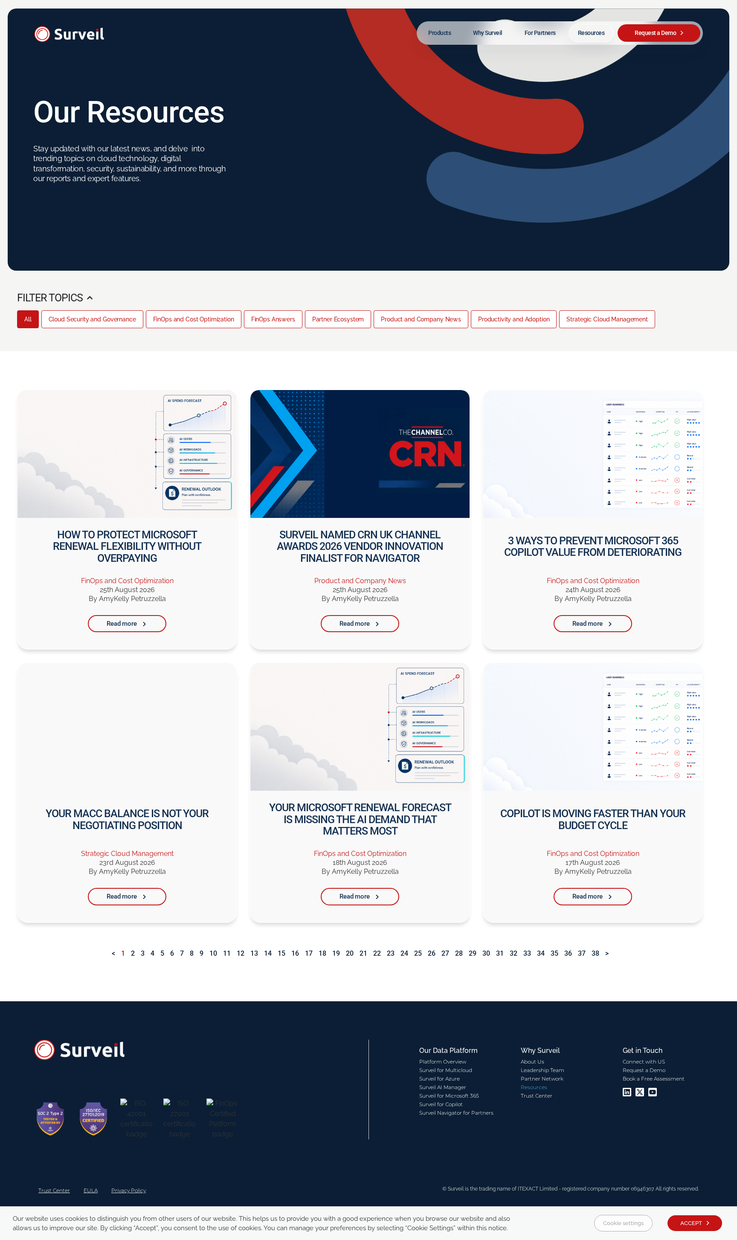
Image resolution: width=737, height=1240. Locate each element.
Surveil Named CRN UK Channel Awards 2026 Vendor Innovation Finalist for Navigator (360, 546)
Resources (591, 32)
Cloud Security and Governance (92, 319)
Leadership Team (542, 1070)
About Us (532, 1061)
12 (240, 953)
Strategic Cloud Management (606, 319)
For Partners (540, 32)
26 (431, 953)
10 (213, 953)
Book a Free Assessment (654, 1078)
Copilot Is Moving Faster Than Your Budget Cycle (592, 819)
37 (582, 953)
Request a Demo (655, 32)
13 (254, 953)
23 (391, 953)
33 (527, 953)
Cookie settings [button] (623, 1223)
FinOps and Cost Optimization (193, 319)
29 (472, 953)
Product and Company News (421, 319)
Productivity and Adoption (514, 319)
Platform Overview (442, 1061)
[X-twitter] (639, 1092)
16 (295, 953)
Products (439, 32)
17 (309, 953)
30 (486, 953)
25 (418, 953)
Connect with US (644, 1061)
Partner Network (542, 1078)
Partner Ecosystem (338, 319)
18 (322, 953)
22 (377, 953)
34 (541, 953)
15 (281, 953)
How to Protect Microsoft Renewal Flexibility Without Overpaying (127, 546)
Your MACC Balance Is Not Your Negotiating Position (127, 819)
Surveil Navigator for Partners (456, 1113)
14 (268, 953)
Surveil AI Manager (442, 1087)
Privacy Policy (128, 1190)
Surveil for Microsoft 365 (449, 1096)
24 (404, 953)
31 (500, 953)
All (28, 319)
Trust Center (536, 1096)
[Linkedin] (627, 1092)
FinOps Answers (273, 319)
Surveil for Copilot (441, 1104)
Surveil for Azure (439, 1078)
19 (336, 953)
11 (227, 953)
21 (363, 953)
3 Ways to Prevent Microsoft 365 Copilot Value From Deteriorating (593, 547)
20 (350, 953)
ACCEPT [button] (691, 1223)
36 (568, 953)
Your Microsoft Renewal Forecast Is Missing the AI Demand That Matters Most (360, 819)
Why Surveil (487, 32)
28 (459, 953)
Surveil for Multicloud (445, 1070)
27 (445, 953)
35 (554, 953)
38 (595, 953)
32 (513, 953)
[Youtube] (652, 1092)
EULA (91, 1190)
